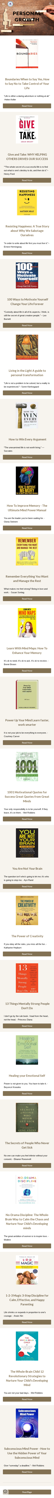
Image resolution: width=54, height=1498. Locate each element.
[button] (3, 4)
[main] (27, 17)
